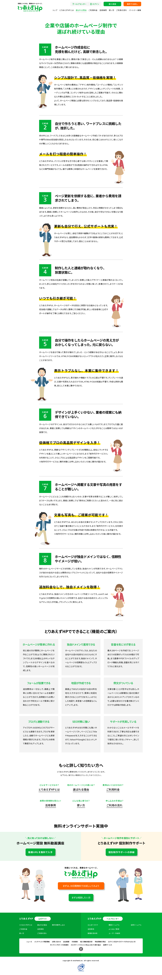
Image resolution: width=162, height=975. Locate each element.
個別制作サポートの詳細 (121, 852)
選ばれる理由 (81, 10)
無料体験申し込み (58, 925)
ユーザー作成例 (114, 933)
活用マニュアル (136, 925)
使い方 (111, 10)
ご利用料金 (93, 10)
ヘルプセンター (80, 4)
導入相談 (112, 4)
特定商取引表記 (100, 942)
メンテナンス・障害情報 (42, 942)
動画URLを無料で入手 (40, 852)
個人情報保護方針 (86, 942)
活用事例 (103, 10)
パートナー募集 (135, 10)
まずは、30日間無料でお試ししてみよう (81, 885)
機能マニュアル (114, 925)
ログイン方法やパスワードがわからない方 (122, 942)
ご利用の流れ (121, 10)
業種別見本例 (92, 933)
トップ (55, 10)
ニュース (29, 942)
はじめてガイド (93, 925)
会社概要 (66, 942)
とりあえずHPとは (66, 10)
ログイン (95, 4)
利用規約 (75, 942)
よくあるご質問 (114, 929)
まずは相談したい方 (81, 897)
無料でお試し (132, 4)
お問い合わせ (56, 942)
